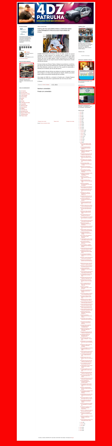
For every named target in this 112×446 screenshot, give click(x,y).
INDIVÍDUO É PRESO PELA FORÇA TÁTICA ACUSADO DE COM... (86, 181)
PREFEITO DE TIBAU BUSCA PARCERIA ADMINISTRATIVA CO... (86, 157)
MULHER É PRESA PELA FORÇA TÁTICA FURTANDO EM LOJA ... (86, 206)
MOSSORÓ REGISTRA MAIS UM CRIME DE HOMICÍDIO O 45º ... (86, 278)
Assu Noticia (24, 107)
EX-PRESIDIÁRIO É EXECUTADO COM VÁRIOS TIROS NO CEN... (86, 239)
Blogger (72, 437)
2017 (81, 125)
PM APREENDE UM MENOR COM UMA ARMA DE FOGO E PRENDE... (86, 391)
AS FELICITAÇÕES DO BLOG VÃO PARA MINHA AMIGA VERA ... (86, 420)
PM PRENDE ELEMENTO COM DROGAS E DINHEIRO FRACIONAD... (85, 407)
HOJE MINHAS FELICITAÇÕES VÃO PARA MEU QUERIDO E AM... (86, 160)
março (81, 422)
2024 (81, 115)
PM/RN (22, 108)
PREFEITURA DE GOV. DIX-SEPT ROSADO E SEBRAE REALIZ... (86, 264)
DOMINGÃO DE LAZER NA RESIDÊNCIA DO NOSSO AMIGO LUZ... (85, 193)
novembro (82, 131)
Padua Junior (24, 115)
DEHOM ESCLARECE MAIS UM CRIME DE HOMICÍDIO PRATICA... (86, 151)
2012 (81, 430)
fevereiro (82, 423)
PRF (22, 99)
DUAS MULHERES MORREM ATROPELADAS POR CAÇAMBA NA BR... (85, 326)
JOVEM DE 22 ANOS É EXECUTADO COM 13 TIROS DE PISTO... (86, 287)
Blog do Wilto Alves (25, 112)
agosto (81, 136)
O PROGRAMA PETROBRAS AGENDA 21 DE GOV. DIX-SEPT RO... (85, 322)
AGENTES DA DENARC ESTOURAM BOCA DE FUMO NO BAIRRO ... (86, 184)
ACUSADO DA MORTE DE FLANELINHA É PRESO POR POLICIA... (86, 199)
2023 (81, 116)
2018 (81, 124)
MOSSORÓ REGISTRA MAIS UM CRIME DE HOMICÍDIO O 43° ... (86, 332)
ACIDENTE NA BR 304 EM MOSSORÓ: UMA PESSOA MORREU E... (85, 312)
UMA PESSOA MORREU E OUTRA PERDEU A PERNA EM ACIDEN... (86, 417)
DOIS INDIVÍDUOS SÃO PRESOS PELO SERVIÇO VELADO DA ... (86, 187)
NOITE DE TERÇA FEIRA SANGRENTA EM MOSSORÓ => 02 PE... (86, 164)
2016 (81, 127)
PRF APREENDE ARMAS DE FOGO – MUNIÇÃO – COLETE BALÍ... (86, 338)
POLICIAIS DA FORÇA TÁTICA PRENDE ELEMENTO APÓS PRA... (85, 297)
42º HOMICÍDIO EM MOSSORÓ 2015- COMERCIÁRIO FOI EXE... (85, 354)
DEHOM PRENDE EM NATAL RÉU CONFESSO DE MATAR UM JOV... (86, 395)
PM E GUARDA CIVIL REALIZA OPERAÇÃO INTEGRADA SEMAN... (85, 401)
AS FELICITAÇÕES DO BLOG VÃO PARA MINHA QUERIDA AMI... (86, 221)
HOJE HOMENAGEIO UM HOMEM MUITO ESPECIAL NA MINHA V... (86, 218)
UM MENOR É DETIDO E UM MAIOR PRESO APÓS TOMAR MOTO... (86, 251)
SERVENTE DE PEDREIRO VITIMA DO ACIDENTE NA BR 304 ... (86, 413)
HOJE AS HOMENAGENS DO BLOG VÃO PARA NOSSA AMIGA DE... (85, 284)
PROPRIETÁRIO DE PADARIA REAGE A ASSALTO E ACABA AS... (86, 280)
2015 (81, 128)
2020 (81, 121)
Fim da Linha (24, 92)
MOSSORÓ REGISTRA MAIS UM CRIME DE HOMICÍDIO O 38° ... (86, 373)
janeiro (81, 425)
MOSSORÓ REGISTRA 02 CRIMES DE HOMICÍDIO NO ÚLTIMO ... (85, 233)
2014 (81, 427)
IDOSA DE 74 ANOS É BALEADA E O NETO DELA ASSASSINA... (86, 258)
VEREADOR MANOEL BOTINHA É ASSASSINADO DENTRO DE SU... (86, 227)
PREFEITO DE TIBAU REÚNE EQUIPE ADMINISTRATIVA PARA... (85, 212)
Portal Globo (24, 96)
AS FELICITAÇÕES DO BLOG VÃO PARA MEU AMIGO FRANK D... (86, 302)
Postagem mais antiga (70, 121)
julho (81, 137)
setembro (82, 134)
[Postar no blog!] (53, 84)
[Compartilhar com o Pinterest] (57, 84)
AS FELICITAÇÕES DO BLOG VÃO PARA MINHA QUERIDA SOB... (86, 352)
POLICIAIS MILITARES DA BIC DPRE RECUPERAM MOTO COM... (85, 144)
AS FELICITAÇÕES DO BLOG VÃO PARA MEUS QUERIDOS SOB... (86, 310)
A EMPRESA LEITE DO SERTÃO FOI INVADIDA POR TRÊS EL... (86, 300)
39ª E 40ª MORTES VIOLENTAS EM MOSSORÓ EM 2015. (86, 363)
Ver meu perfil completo (23, 58)
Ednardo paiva (24, 114)
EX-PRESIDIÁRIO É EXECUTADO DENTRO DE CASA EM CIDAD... (86, 366)
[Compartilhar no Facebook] (55, 84)
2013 (81, 428)
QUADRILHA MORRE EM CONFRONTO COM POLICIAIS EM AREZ (86, 269)
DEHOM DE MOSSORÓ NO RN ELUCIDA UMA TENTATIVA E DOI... (85, 208)
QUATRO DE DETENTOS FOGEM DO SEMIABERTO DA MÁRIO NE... (86, 404)
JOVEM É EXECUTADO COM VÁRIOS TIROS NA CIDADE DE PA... (86, 358)
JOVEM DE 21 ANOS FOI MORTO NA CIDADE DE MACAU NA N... (86, 266)
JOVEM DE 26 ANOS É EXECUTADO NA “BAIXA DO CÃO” (85, 177)
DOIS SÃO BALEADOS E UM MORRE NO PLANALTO (85, 215)
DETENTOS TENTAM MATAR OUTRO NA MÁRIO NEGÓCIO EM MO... (86, 388)
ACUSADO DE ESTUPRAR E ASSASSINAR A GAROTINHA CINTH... (86, 255)
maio (81, 140)
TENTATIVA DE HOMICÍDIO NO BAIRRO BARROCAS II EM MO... (85, 203)
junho (81, 139)
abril (81, 142)
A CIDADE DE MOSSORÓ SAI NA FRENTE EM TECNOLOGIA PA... (86, 190)
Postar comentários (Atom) (45, 123)
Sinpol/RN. (23, 104)
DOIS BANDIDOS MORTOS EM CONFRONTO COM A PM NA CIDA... (85, 385)
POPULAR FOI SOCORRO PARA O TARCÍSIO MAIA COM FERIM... (86, 375)
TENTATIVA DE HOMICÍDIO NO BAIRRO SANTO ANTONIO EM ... (86, 260)
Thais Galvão (24, 95)
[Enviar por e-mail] (52, 84)
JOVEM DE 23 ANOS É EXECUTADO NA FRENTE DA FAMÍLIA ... (86, 316)
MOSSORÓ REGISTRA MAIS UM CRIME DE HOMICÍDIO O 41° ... (86, 361)
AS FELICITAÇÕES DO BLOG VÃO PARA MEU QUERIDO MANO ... (86, 379)
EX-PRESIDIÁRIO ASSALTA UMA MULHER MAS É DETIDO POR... (86, 275)
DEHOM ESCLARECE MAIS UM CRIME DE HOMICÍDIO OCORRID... (86, 345)
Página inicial (56, 121)
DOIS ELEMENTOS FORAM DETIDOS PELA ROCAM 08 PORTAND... (85, 170)
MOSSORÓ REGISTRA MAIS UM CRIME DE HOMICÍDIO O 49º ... (86, 196)
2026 (81, 112)
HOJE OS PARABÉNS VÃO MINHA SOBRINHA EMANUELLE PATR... (86, 349)
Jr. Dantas (44, 84)
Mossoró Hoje (24, 105)
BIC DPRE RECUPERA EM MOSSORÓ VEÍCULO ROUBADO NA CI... (85, 335)
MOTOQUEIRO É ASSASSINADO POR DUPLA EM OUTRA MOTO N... (86, 342)
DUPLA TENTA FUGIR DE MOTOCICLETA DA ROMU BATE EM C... (85, 242)
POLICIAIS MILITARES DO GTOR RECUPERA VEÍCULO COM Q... (86, 398)
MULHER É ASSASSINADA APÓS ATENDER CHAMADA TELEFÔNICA (86, 174)
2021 (81, 119)
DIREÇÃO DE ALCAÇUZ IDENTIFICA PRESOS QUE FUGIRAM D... (85, 223)
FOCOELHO (24, 109)
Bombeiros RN (24, 111)
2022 (81, 118)
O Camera (23, 91)
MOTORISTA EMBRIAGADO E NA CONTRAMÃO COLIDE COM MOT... (86, 370)
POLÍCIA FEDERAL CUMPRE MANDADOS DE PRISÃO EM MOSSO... (86, 245)
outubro (81, 133)
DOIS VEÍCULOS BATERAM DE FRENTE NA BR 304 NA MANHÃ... (86, 291)
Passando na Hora (25, 93)
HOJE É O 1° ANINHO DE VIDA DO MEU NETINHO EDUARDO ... (86, 411)
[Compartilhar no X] (54, 84)
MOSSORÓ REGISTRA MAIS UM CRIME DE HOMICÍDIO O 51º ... (86, 154)
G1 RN (22, 101)
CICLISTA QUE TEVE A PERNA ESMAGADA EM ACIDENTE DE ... (86, 319)
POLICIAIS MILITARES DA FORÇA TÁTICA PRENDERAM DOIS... (86, 294)
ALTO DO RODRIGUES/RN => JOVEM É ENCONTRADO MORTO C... (85, 148)
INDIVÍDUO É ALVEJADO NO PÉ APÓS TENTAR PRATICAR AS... (86, 307)
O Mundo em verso (25, 102)
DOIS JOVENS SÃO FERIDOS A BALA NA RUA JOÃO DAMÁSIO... (86, 236)
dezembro (82, 130)
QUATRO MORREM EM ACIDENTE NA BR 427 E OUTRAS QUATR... (85, 381)
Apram (22, 98)
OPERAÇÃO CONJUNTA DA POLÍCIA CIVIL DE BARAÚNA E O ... (86, 167)
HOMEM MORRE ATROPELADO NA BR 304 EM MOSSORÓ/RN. (86, 230)
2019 (81, 122)
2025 (81, 113)
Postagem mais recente (42, 121)
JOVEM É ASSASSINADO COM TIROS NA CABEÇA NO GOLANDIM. (85, 329)
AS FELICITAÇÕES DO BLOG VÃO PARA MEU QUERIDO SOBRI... (86, 249)
